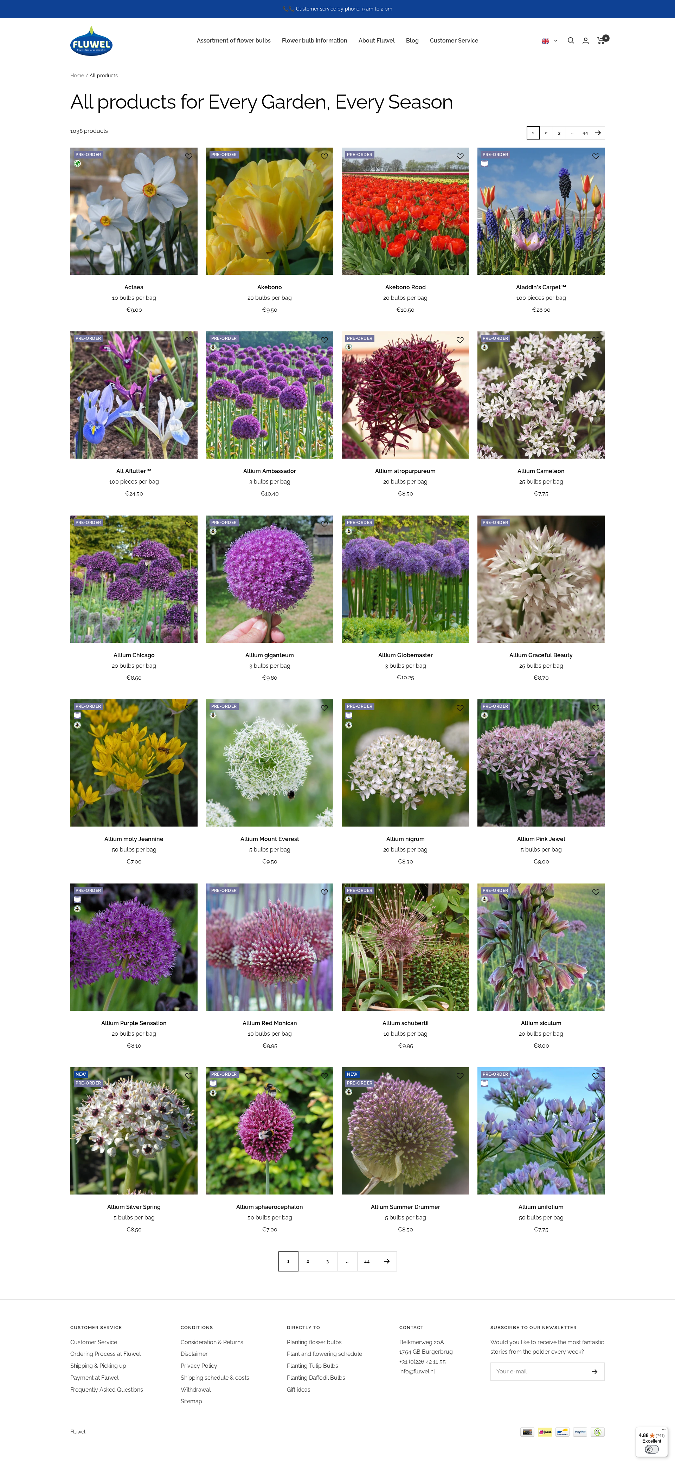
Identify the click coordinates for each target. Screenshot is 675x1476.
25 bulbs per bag (541, 481)
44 (585, 132)
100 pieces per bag (541, 297)
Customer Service (454, 40)
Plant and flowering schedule (324, 1354)
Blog (412, 40)
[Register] (595, 1371)
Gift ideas (298, 1389)
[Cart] (601, 40)
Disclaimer (194, 1354)
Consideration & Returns (212, 1342)
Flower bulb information (314, 40)
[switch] (652, 1449)
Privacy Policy (199, 1365)
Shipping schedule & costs (215, 1377)
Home (77, 75)
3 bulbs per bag (269, 481)
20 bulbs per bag (270, 297)
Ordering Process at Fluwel (105, 1354)
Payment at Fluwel (94, 1377)
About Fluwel (377, 40)
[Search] (571, 40)
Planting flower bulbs (314, 1342)
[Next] (598, 132)
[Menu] (664, 1431)
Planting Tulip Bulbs (312, 1365)
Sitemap (191, 1401)
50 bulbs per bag (134, 849)
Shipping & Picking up (98, 1365)
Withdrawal (196, 1389)
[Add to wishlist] (189, 156)
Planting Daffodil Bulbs (316, 1377)
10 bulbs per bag (134, 297)
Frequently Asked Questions (106, 1389)
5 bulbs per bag (269, 849)
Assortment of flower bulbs (234, 40)
